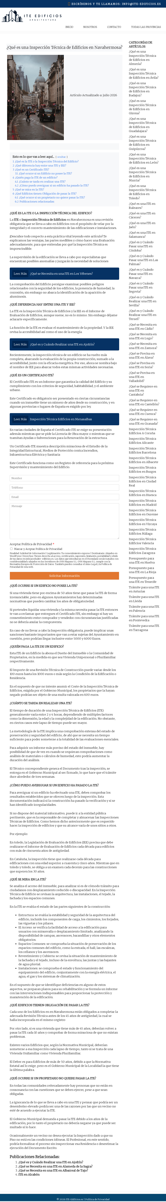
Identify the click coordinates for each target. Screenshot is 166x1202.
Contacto (114, 27)
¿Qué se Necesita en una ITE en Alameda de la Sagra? (55, 1166)
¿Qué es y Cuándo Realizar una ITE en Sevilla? (142, 301)
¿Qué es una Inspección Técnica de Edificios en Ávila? (144, 73)
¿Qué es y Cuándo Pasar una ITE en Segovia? (141, 287)
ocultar (61, 156)
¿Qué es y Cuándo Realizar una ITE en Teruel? (142, 315)
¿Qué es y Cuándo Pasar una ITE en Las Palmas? (143, 260)
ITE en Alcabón (29, 1174)
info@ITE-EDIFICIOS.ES (141, 4)
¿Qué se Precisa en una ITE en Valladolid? (142, 377)
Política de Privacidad (97, 1199)
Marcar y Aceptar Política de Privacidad (38, 549)
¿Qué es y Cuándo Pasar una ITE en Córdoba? (141, 246)
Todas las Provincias (146, 27)
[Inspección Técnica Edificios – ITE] (31, 16)
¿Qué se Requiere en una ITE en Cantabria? (143, 390)
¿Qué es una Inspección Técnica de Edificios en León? (144, 158)
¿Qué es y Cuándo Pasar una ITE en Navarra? (141, 274)
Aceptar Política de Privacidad (32, 544)
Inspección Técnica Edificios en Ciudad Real (142, 481)
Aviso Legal (91, 564)
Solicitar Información (64, 576)
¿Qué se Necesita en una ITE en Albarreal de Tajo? (53, 1170)
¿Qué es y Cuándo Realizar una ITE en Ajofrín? (50, 1162)
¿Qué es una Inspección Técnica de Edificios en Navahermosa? (64, 47)
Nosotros (90, 27)
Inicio (69, 27)
